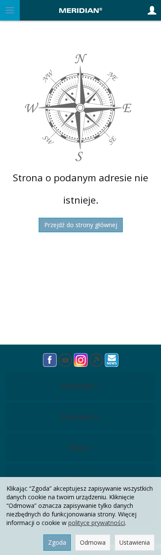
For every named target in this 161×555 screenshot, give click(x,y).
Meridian (78, 386)
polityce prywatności (96, 523)
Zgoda (57, 542)
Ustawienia (134, 542)
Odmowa (93, 542)
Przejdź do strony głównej (80, 225)
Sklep (78, 447)
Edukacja (78, 416)
